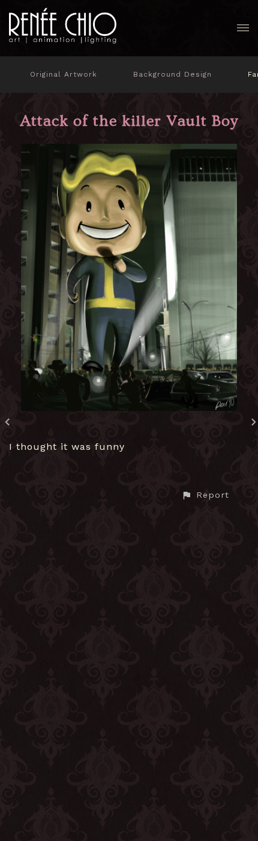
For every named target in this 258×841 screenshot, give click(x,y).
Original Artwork (63, 74)
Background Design (172, 74)
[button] (205, 495)
